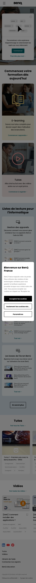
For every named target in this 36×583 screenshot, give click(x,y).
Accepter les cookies (18, 299)
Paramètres (18, 314)
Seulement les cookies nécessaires (19, 306)
